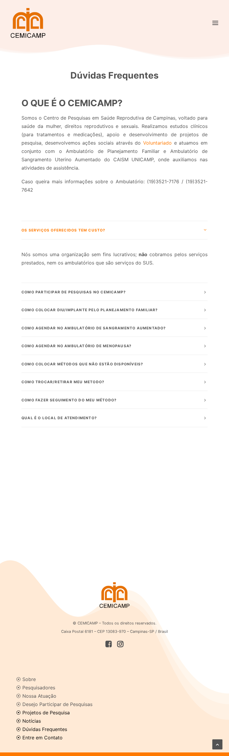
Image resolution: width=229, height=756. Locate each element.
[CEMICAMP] (28, 23)
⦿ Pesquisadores (35, 688)
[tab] (114, 230)
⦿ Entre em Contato (39, 738)
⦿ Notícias (28, 721)
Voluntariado (157, 143)
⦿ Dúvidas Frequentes (41, 729)
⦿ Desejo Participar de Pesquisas (54, 704)
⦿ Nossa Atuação (36, 696)
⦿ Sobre (26, 679)
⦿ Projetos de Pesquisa (43, 713)
